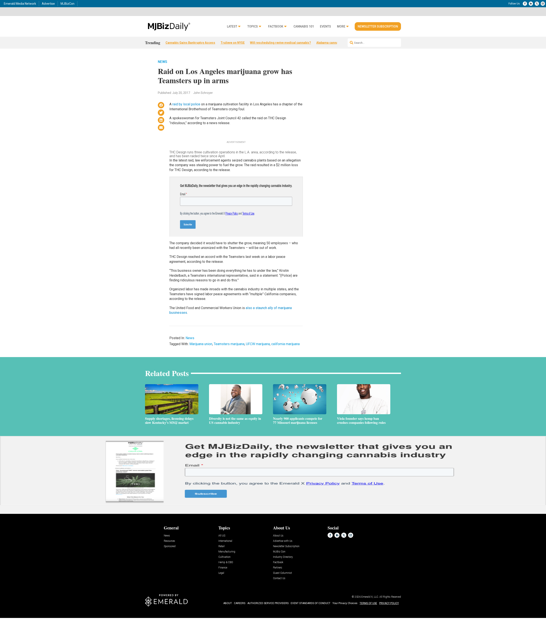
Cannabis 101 (303, 26)
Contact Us (279, 578)
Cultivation (224, 557)
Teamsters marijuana (229, 344)
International (225, 541)
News (162, 62)
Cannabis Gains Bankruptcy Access (190, 42)
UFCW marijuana (258, 344)
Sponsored (170, 546)
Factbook (275, 26)
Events (325, 26)
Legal (221, 573)
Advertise (48, 3)
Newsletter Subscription (378, 26)
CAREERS (239, 603)
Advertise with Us (282, 541)
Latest (232, 26)
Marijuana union (200, 344)
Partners (277, 567)
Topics (252, 26)
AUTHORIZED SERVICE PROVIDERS (268, 603)
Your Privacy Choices (345, 603)
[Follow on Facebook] (525, 3)
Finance (222, 567)
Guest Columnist (282, 573)
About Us (278, 535)
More (341, 26)
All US (221, 535)
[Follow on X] (537, 3)
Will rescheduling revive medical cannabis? (280, 42)
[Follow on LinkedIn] (531, 3)
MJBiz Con (279, 551)
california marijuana (285, 344)
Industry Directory (283, 557)
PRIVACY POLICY (389, 603)
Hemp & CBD (225, 562)
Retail (221, 546)
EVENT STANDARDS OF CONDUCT (310, 603)
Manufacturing (226, 551)
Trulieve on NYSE (233, 42)
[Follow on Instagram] (543, 3)
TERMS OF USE (368, 603)
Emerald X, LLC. (370, 596)
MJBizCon (67, 3)
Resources (169, 541)
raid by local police (186, 104)
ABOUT (227, 603)
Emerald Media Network (20, 3)
